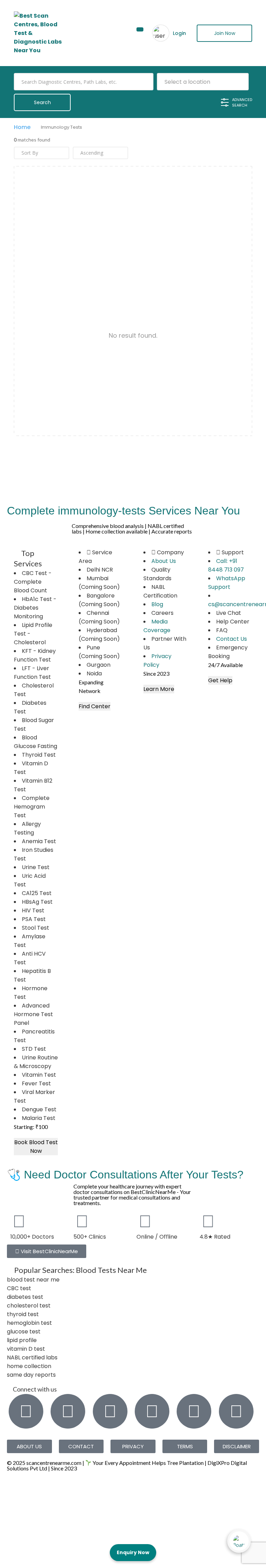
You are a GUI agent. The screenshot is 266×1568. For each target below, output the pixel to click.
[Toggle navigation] (139, 29)
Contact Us (231, 639)
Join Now (224, 33)
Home (22, 127)
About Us (163, 561)
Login (179, 33)
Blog (157, 604)
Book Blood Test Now (36, 1146)
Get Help (220, 680)
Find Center (94, 706)
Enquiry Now (133, 1552)
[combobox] (203, 81)
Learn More (158, 689)
